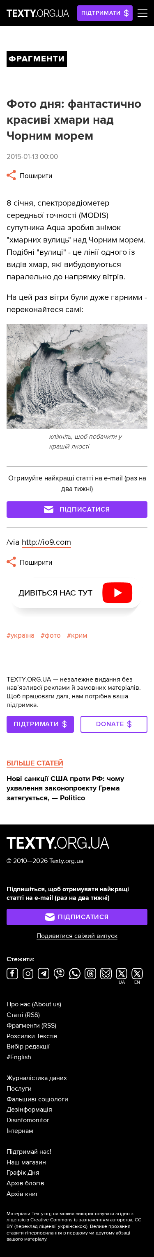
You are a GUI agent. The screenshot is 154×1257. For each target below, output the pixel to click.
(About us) (46, 1004)
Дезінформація (29, 1109)
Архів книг (23, 1194)
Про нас (18, 1004)
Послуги (19, 1089)
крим (79, 635)
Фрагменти (23, 1025)
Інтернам (20, 1131)
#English (19, 1057)
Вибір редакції (28, 1046)
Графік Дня (23, 1173)
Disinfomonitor (28, 1120)
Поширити (35, 176)
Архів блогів (25, 1183)
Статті (15, 1015)
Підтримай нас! (29, 1152)
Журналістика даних (37, 1078)
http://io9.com (46, 542)
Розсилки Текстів (32, 1036)
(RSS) (32, 1015)
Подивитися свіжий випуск (77, 936)
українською (72, 1226)
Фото (53, 635)
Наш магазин (26, 1162)
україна (22, 635)
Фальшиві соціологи (37, 1099)
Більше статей (35, 763)
